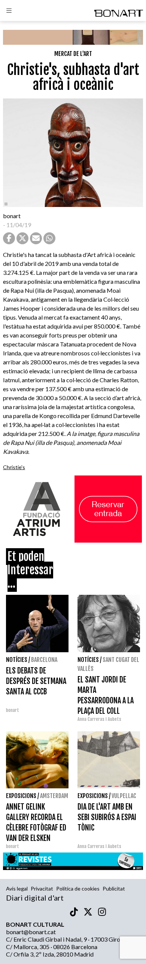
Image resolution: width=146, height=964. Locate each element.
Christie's (14, 467)
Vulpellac (124, 796)
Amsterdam (54, 796)
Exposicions (21, 796)
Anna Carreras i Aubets (99, 719)
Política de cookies (78, 888)
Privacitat (42, 888)
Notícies (16, 659)
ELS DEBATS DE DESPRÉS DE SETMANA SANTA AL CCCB (36, 681)
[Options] (9, 12)
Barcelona (44, 659)
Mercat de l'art (73, 53)
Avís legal (17, 888)
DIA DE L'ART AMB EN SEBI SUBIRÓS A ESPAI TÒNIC (106, 817)
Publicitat (114, 888)
